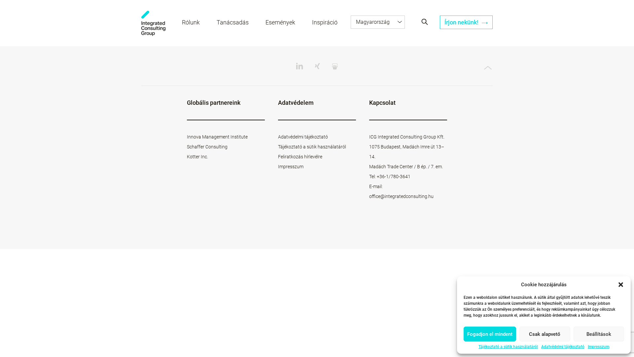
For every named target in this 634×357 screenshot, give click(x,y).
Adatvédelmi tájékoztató (562, 347)
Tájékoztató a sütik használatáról (508, 347)
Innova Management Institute (217, 136)
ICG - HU (153, 23)
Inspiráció (324, 22)
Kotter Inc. (197, 156)
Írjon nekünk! (462, 22)
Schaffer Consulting (207, 146)
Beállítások (598, 334)
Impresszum (598, 347)
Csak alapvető (544, 334)
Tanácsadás (233, 22)
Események (280, 22)
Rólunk (191, 22)
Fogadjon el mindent (489, 334)
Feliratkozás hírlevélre (300, 156)
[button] (620, 284)
